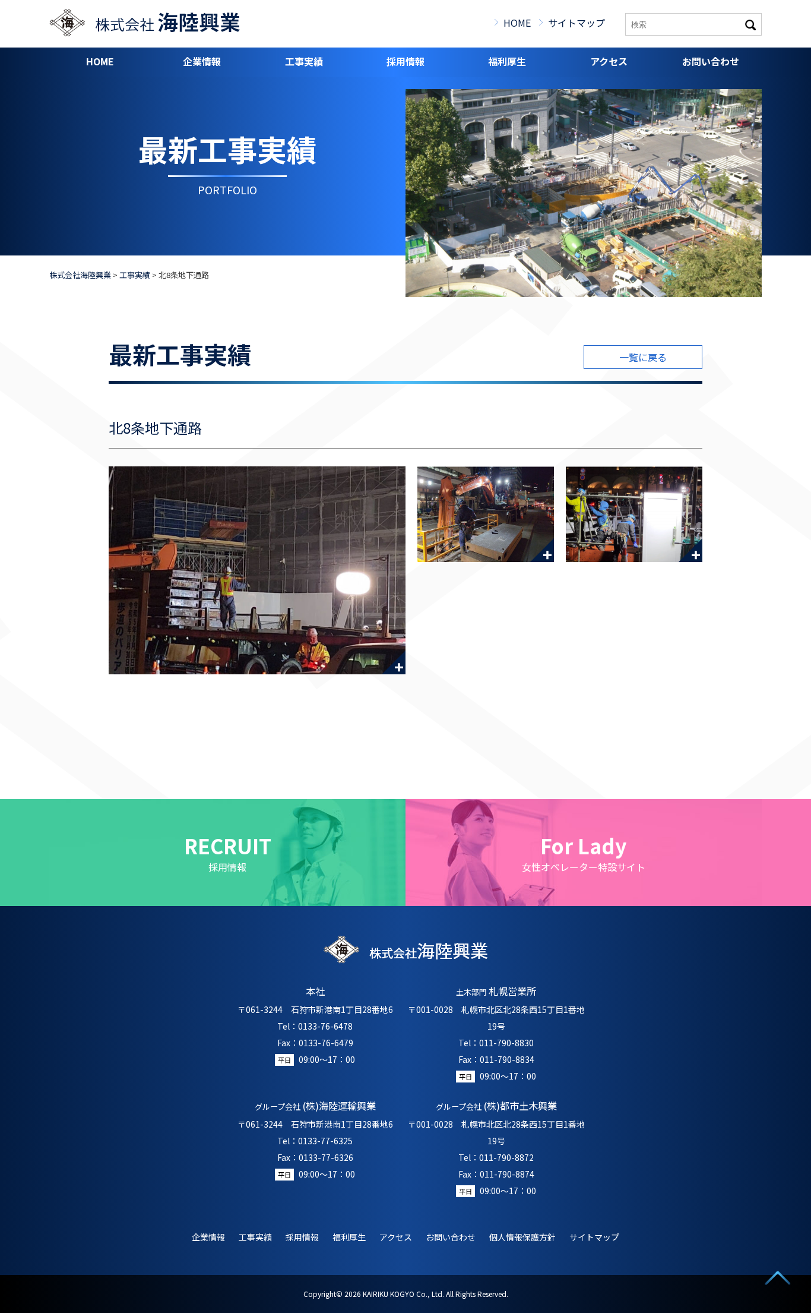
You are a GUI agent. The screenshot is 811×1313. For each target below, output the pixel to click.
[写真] (257, 570)
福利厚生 (507, 61)
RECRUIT (227, 852)
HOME (517, 22)
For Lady (583, 852)
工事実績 (304, 61)
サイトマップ (576, 22)
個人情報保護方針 (522, 1237)
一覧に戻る (643, 357)
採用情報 (405, 61)
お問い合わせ (710, 61)
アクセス (609, 61)
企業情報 (202, 61)
